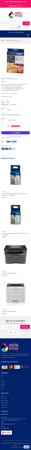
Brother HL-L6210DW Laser (9, 311)
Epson (2, 375)
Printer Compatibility (4, 114)
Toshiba (3, 380)
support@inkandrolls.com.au (8, 423)
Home (2, 40)
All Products (4, 398)
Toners (2, 386)
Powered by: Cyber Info (17, 447)
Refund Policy (4, 400)
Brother (4, 191)
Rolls (2, 389)
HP (1, 378)
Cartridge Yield (3, 119)
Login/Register (13, 6)
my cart (19, 28)
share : (3, 141)
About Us (3, 396)
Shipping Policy (5, 402)
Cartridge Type (3, 109)
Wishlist (14, 28)
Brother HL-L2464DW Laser (9, 273)
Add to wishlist (6, 137)
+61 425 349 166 (18, 32)
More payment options (15, 136)
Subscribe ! (25, 326)
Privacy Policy (4, 405)
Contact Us (4, 407)
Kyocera (3, 382)
